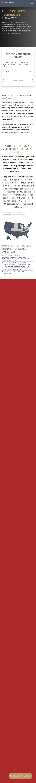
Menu (32, 3)
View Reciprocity (18, 689)
